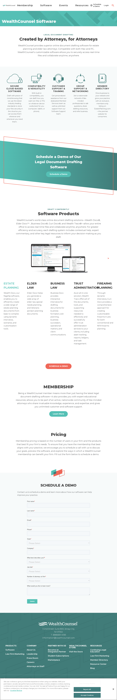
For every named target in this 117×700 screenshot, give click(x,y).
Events (63, 5)
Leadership (32, 654)
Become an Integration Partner (57, 651)
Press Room (32, 658)
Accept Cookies (87, 695)
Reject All (87, 689)
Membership (25, 5)
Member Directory (99, 660)
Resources (82, 5)
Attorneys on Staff (35, 666)
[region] (58, 689)
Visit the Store (76, 652)
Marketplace (54, 660)
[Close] (113, 689)
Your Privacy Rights (87, 683)
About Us (31, 650)
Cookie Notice (16, 690)
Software (46, 5)
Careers (30, 662)
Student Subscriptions (58, 656)
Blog (92, 668)
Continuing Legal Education (98, 651)
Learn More (58, 414)
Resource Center (98, 664)
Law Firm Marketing (14, 654)
